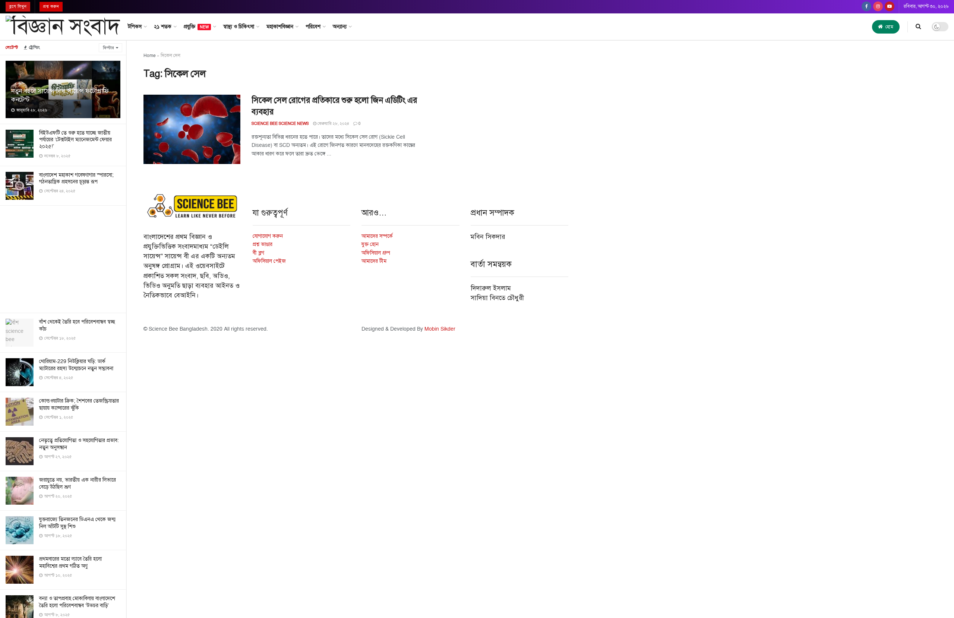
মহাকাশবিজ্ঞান (279, 26)
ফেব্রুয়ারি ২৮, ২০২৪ (332, 123)
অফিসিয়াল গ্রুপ (375, 252)
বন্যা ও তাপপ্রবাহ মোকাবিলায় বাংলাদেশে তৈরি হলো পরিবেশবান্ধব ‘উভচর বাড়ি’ (77, 602)
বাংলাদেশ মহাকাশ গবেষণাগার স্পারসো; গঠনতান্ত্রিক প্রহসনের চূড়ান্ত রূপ (76, 178)
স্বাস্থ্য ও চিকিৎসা (238, 26)
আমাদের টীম (373, 261)
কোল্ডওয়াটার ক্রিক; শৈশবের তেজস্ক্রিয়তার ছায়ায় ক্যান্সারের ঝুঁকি (79, 404)
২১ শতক (162, 26)
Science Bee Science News (280, 123)
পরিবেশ (313, 26)
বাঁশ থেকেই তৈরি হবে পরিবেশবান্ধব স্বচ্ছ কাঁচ (77, 325)
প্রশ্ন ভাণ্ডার (262, 244)
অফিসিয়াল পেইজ (269, 261)
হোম (889, 26)
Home (149, 56)
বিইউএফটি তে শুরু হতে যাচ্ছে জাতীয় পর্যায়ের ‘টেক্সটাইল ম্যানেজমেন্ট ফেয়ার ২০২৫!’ (75, 139)
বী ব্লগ (258, 252)
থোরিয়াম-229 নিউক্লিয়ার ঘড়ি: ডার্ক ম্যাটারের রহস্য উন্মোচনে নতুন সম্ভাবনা (76, 365)
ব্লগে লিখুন (17, 6)
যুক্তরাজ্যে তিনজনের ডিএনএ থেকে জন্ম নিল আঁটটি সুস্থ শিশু (77, 523)
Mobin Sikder (439, 328)
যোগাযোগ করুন (268, 236)
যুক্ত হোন (370, 244)
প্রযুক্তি (196, 26)
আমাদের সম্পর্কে (377, 236)
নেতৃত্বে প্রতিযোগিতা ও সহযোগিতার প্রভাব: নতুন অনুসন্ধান (79, 444)
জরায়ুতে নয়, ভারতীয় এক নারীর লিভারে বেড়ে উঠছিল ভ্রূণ (77, 483)
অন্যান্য (340, 26)
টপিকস (135, 26)
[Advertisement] (63, 258)
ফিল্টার (108, 48)
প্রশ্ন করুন (51, 6)
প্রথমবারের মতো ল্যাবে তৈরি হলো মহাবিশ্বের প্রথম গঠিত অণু (70, 562)
